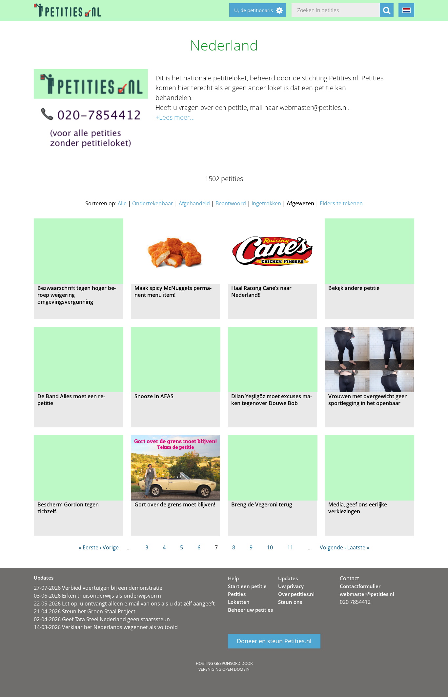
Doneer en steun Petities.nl (274, 641)
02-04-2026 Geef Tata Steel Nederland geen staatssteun (102, 619)
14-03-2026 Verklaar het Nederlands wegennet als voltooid (106, 627)
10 (270, 547)
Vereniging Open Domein (224, 669)
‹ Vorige (109, 547)
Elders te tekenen (341, 203)
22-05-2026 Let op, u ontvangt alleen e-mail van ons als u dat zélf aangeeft (124, 603)
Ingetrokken (266, 203)
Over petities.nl (296, 594)
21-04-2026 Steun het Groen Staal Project (84, 611)
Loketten (239, 602)
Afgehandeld (194, 203)
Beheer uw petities (250, 609)
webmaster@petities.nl (367, 594)
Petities (237, 594)
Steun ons (290, 602)
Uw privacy (291, 586)
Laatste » (358, 547)
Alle (122, 203)
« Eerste (88, 547)
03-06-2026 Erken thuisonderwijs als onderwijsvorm (97, 595)
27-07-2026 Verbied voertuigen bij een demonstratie (98, 587)
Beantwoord (230, 203)
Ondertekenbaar (152, 203)
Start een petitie (247, 586)
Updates (288, 578)
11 (290, 547)
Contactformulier (360, 586)
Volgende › (333, 547)
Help (233, 578)
